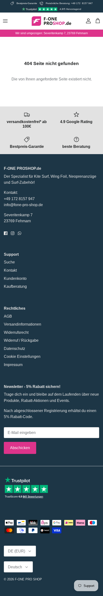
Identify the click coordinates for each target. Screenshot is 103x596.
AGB (8, 316)
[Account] (87, 21)
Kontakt (10, 270)
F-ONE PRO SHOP (28, 579)
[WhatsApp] (19, 233)
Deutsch (15, 567)
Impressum (13, 365)
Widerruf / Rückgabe (21, 340)
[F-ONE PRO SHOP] (51, 21)
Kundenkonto (15, 278)
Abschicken (20, 448)
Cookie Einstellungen (22, 356)
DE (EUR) (16, 551)
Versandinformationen (22, 324)
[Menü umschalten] (5, 21)
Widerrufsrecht (16, 332)
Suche (9, 262)
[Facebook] (5, 233)
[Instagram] (12, 233)
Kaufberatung (15, 286)
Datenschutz (14, 349)
